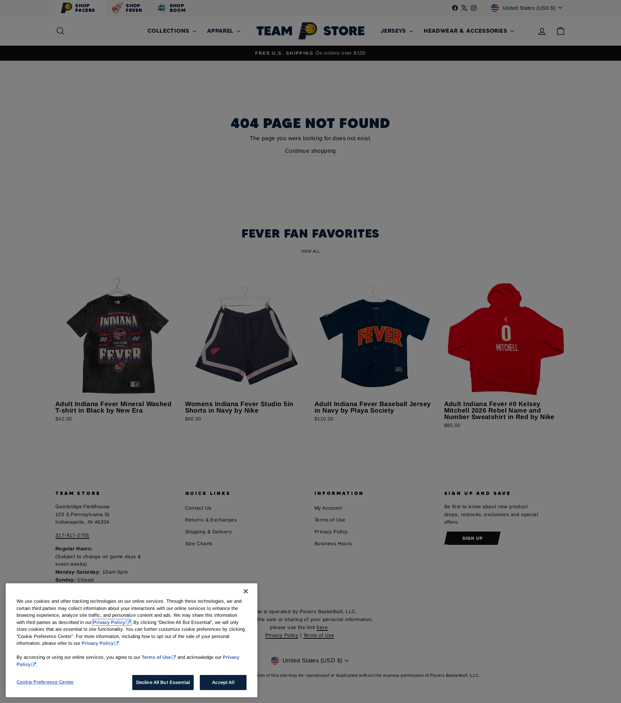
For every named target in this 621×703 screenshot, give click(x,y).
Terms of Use (156, 657)
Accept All (223, 682)
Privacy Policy (109, 622)
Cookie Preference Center (45, 682)
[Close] (246, 591)
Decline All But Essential (163, 682)
